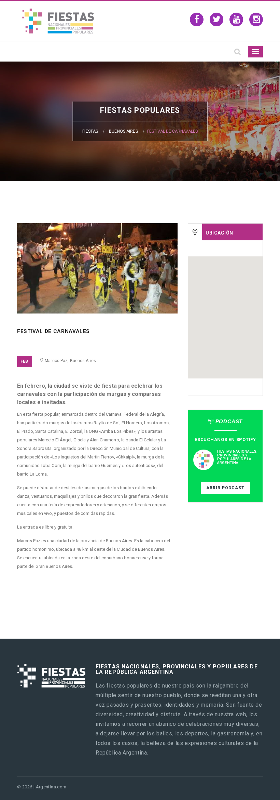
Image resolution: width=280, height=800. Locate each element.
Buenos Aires (123, 131)
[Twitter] (216, 19)
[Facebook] (197, 19)
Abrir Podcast (225, 487)
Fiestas (90, 131)
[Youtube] (236, 19)
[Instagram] (256, 19)
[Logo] (58, 31)
